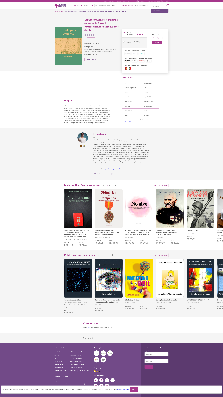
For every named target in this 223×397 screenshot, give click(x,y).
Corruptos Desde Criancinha (166, 300)
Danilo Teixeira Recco (193, 303)
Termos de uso (59, 367)
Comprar (156, 42)
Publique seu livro (140, 1)
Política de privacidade (76, 352)
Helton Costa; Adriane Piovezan (104, 237)
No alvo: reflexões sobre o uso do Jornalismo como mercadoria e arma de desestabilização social (138, 232)
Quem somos (58, 361)
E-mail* (147, 358)
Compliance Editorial (75, 355)
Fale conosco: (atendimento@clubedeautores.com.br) (70, 384)
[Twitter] (96, 380)
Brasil (105, 1)
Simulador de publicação (79, 371)
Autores (57, 355)
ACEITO (134, 389)
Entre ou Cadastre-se (156, 5)
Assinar (149, 367)
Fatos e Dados (59, 364)
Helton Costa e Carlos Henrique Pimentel (75, 239)
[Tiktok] (112, 380)
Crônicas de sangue (194, 230)
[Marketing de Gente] (139, 278)
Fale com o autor (119, 174)
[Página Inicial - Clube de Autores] (60, 5)
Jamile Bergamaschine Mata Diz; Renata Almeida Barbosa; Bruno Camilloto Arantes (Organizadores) (76, 305)
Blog (56, 358)
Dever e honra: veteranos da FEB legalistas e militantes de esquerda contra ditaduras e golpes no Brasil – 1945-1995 (76, 233)
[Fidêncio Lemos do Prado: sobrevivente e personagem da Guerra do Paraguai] (170, 208)
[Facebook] (101, 380)
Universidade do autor (76, 361)
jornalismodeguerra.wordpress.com (115, 169)
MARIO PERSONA (130, 303)
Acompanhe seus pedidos (155, 1)
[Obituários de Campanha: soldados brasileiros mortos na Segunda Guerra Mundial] (109, 208)
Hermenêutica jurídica (72, 300)
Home (56, 11)
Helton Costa (91, 37)
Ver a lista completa (160, 185)
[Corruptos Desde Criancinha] (170, 278)
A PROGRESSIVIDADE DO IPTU (198, 300)
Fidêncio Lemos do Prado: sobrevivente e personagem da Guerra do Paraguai (167, 232)
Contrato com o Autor (61, 371)
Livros (61, 11)
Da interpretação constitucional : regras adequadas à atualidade (107, 301)
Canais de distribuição (76, 367)
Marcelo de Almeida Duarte (164, 303)
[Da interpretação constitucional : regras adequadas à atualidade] (109, 278)
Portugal (111, 1)
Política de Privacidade (123, 389)
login (89, 327)
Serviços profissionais (76, 358)
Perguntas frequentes (61, 381)
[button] (104, 185)
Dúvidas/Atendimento (61, 352)
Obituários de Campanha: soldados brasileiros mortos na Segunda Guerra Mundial (107, 232)
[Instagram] (107, 380)
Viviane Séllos (98, 305)
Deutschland (126, 1)
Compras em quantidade (142, 5)
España (118, 1)
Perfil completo (101, 174)
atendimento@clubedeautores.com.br (132, 121)
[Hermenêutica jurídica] (78, 278)
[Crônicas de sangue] (200, 208)
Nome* (147, 351)
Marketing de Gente (132, 300)
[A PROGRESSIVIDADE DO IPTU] (200, 278)
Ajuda (166, 1)
